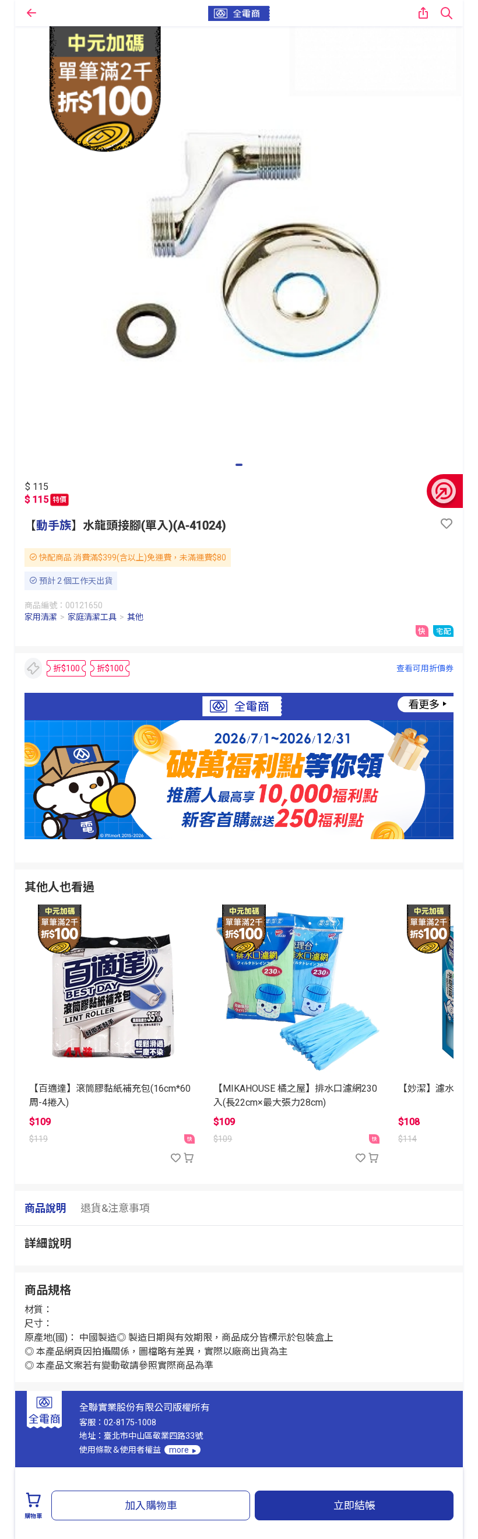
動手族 (53, 525)
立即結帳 (354, 1505)
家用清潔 (40, 617)
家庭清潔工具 (92, 617)
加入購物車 (151, 1505)
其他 (135, 617)
